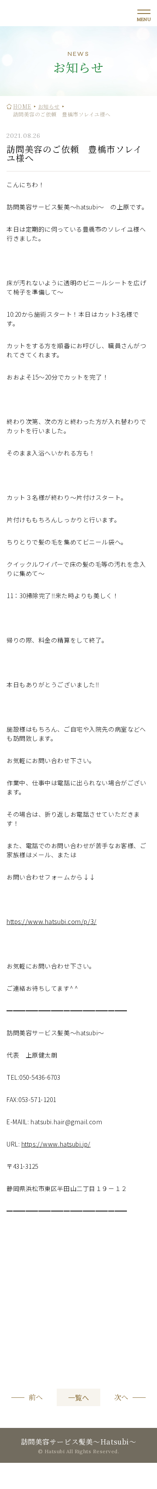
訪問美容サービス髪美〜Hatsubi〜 (79, 1442)
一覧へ (78, 1397)
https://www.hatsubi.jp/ (56, 1144)
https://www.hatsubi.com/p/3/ (52, 921)
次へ (121, 1397)
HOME (22, 106)
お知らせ (49, 106)
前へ (36, 1397)
